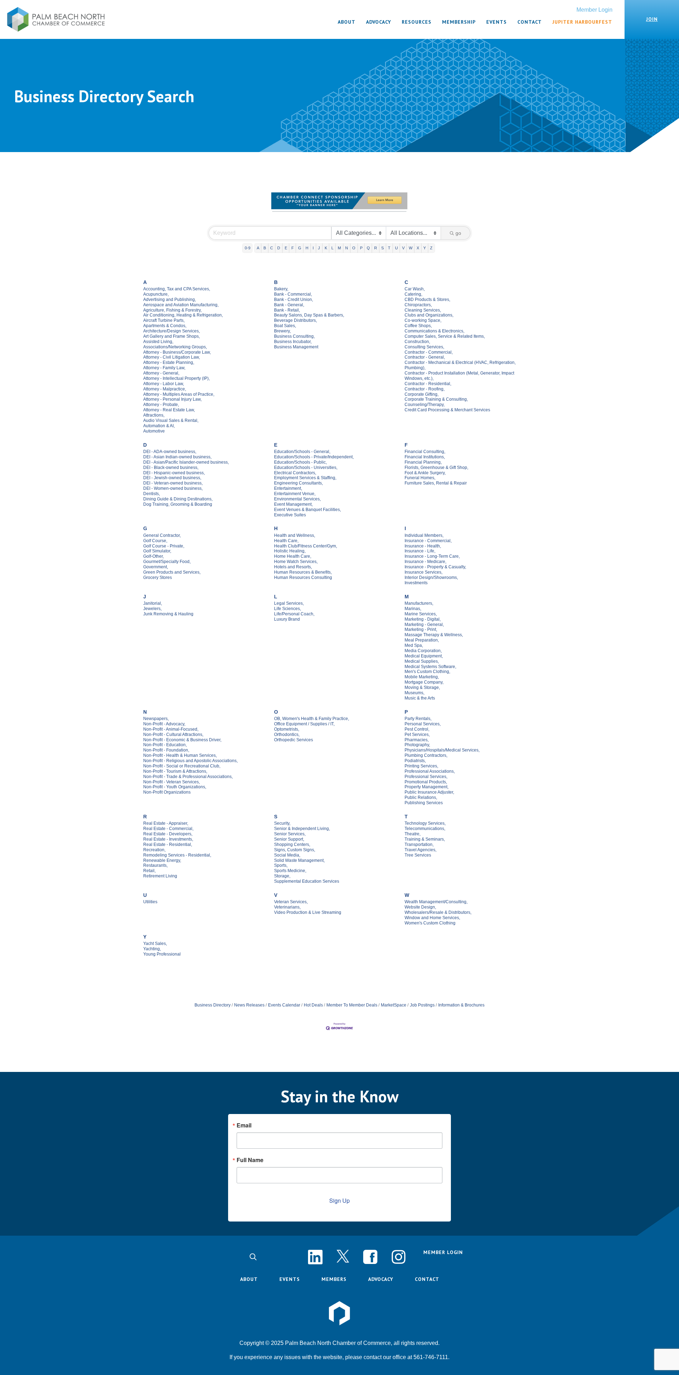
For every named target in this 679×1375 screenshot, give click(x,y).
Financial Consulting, (425, 451)
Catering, (413, 294)
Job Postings (422, 1005)
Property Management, (426, 786)
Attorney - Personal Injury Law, (172, 399)
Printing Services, (421, 766)
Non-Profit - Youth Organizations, (174, 786)
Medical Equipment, (424, 656)
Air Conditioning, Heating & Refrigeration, (183, 315)
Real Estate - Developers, (167, 833)
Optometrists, (286, 729)
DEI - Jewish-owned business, (172, 477)
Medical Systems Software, (430, 666)
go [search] (458, 233)
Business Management (296, 346)
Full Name (250, 1160)
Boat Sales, (285, 325)
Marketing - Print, (421, 629)
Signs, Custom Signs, (294, 849)
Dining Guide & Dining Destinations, (178, 499)
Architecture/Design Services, (171, 331)
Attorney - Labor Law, (163, 383)
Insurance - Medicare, (425, 561)
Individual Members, (424, 535)
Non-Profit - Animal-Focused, (170, 729)
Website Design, (420, 907)
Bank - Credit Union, (293, 299)
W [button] (410, 248)
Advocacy (380, 1279)
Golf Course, (155, 540)
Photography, (417, 744)
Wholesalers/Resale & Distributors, (438, 912)
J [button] (319, 248)
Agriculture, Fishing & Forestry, (172, 310)
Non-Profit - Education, (165, 744)
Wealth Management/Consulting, (436, 901)
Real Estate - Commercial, (168, 828)
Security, (282, 823)
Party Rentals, (418, 718)
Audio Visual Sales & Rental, (170, 420)
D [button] (278, 248)
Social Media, (287, 855)
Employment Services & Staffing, (305, 477)
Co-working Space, (423, 320)
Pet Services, (417, 734)
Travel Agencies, (420, 849)
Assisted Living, (158, 341)
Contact (427, 1279)
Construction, (417, 341)
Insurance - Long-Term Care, (432, 556)
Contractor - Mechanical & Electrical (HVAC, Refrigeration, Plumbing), (460, 365)
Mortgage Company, (424, 682)
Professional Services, (426, 776)
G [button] (299, 248)
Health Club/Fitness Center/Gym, (305, 546)
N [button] (346, 248)
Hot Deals (313, 1005)
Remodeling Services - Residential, (177, 855)
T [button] (389, 248)
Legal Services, (289, 603)
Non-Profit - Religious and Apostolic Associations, (190, 760)
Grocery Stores (157, 577)
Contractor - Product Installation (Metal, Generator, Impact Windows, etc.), (459, 376)
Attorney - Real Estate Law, (169, 409)
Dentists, (151, 493)
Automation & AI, (159, 425)
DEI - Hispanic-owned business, (174, 472)
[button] (253, 1257)
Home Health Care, (292, 556)
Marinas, (413, 608)
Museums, (414, 692)
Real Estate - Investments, (168, 839)
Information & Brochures (461, 1005)
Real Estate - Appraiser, (165, 823)
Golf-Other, (153, 556)
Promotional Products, (426, 781)
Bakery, (281, 288)
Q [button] (368, 248)
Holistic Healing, (290, 551)
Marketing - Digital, (423, 619)
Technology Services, (425, 823)
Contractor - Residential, (428, 383)
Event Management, (293, 504)
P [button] (361, 248)
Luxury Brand (287, 619)
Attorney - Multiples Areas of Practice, (178, 394)
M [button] (339, 248)
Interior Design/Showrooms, (431, 577)
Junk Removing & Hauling (168, 613)
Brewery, (282, 331)
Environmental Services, (297, 499)
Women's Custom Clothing (430, 923)
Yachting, (152, 948)
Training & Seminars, (425, 839)
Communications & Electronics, (434, 331)
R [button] (375, 248)
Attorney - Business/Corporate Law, (177, 352)
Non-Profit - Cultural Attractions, (173, 734)
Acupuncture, (156, 294)
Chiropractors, (418, 304)
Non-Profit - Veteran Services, (171, 781)
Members (334, 1279)
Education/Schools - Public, (300, 462)
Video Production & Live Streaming (307, 912)
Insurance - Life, (420, 551)
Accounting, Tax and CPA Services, (176, 288)
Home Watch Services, (296, 561)
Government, (155, 566)
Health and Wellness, (294, 535)
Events (289, 1279)
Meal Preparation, (422, 640)
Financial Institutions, (425, 456)
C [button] (271, 248)
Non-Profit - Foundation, (166, 750)
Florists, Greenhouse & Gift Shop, (436, 467)
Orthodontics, (287, 734)
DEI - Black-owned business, (170, 467)
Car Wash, (415, 288)
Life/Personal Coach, (294, 613)
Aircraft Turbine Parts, (164, 320)
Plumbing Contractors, (426, 755)
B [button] (264, 248)
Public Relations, (421, 797)
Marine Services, (421, 613)
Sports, (281, 865)
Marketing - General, (424, 624)
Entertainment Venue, (294, 493)
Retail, (149, 870)
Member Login (594, 10)
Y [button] (424, 248)
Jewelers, (152, 608)
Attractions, (153, 415)
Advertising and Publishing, (169, 299)
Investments (416, 582)
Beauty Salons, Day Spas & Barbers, (309, 315)
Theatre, (412, 833)
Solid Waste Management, (299, 860)
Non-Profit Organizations (167, 792)
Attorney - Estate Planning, (168, 362)
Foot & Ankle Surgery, (425, 472)
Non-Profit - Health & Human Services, (180, 755)
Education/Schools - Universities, (305, 467)
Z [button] (431, 248)
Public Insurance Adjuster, (429, 792)
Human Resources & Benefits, (303, 572)
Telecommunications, (425, 828)
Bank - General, (289, 304)
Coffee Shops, (418, 325)
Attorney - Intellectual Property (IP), (176, 378)
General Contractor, (162, 535)
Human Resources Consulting (303, 577)
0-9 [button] (247, 248)
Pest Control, (417, 729)
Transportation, (419, 844)
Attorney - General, (161, 373)
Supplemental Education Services (306, 881)
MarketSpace (393, 1005)
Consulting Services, (424, 346)
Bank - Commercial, (293, 294)
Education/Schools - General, (302, 451)
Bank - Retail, (287, 310)
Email (244, 1125)
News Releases (249, 1005)
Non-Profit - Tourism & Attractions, (175, 771)
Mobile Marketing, (422, 676)
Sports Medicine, (290, 870)
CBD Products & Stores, (427, 299)
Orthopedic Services (293, 739)
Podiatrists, (415, 760)
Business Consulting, (294, 336)
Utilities (150, 901)
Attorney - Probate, (161, 404)
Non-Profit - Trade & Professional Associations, (188, 776)
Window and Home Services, (432, 917)
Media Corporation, (423, 650)
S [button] (382, 248)
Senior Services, (290, 833)
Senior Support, (289, 839)
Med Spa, (414, 645)
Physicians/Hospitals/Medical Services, (442, 750)
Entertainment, (288, 488)
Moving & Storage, (422, 687)
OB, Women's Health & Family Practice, (311, 718)
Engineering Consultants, (298, 483)
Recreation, (154, 849)
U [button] (396, 248)
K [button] (326, 248)
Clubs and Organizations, (429, 315)
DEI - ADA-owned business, (169, 451)
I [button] (313, 248)
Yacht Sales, (155, 943)
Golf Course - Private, (163, 546)
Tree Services (418, 855)
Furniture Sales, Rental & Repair (436, 483)
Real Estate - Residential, (167, 844)
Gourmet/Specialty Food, (167, 561)
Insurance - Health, (423, 546)
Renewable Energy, (162, 860)
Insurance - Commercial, (428, 540)
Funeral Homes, (420, 477)
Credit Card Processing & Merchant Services (447, 409)
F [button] (292, 248)
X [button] (418, 248)
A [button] (258, 248)
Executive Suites (290, 514)
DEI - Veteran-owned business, (173, 483)
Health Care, (286, 540)
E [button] (286, 248)
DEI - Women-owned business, (173, 488)
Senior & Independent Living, (302, 828)
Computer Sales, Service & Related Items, (445, 336)
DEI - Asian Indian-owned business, (177, 456)
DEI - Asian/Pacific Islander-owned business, (186, 462)
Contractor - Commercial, (429, 352)
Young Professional (162, 954)
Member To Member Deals (351, 1005)
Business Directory (213, 1005)
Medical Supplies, (422, 661)
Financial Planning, (423, 462)
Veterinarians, (287, 907)
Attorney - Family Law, (164, 367)
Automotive (154, 431)
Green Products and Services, (172, 572)
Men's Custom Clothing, (427, 671)
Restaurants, (155, 865)
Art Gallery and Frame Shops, (171, 336)
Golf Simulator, (157, 551)
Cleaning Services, (423, 310)
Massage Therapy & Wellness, (434, 634)
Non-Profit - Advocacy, (164, 723)
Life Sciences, (287, 608)
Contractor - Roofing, (425, 389)
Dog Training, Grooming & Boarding (177, 504)
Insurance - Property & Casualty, (435, 566)
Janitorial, (152, 603)
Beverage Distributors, (295, 320)
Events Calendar (284, 1005)
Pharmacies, (417, 739)
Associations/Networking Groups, (175, 346)
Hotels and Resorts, (293, 566)
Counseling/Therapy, (425, 404)
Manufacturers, (419, 603)
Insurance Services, (423, 572)
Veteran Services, (291, 901)
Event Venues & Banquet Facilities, (307, 509)
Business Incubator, (293, 341)
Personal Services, (423, 723)
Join (652, 19)
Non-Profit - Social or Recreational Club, (181, 766)
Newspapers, (156, 718)
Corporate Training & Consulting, (436, 399)
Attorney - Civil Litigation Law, (171, 357)
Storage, (282, 876)
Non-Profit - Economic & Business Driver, (182, 739)
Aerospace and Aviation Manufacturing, (181, 304)
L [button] (332, 248)
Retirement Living (160, 876)
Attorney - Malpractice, (164, 389)
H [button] (307, 248)
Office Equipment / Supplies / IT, (304, 723)
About (249, 1279)
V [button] (403, 248)
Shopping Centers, (292, 844)
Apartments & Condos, (164, 325)
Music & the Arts (420, 698)
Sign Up (339, 1200)
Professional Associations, (430, 771)
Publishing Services (424, 802)
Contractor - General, (425, 357)
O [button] (353, 248)
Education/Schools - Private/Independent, (314, 456)
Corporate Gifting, (422, 394)
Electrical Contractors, (295, 472)
